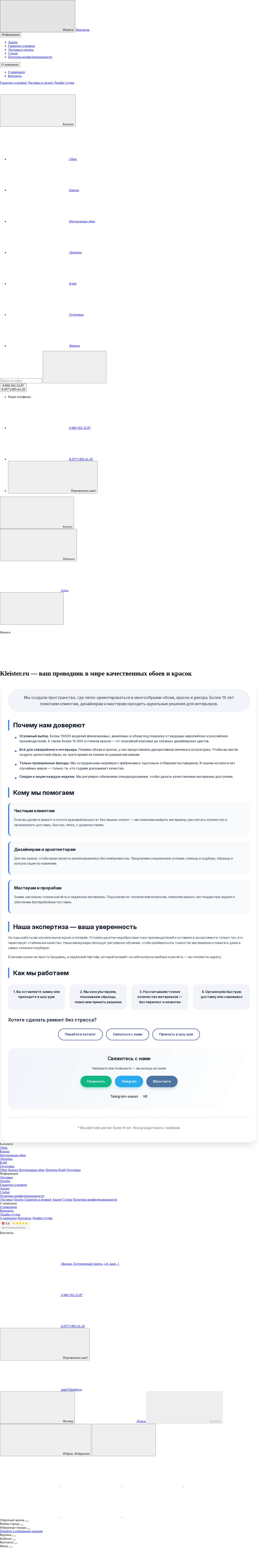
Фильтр (67, 1421)
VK (145, 1096)
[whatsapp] (153, 1485)
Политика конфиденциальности (30, 57)
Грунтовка (76, 314)
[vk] (214, 1485)
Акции (13, 42)
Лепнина (75, 252)
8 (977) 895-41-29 (81, 459)
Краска (74, 190)
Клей (72, 283)
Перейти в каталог (80, 1034)
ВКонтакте (162, 1081)
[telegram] (92, 1485)
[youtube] (92, 1516)
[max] (30, 1485)
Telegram (129, 1081)
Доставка (6, 1177)
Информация (11, 34)
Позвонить (96, 1081)
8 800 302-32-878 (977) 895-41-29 (13, 387)
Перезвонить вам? (83, 490)
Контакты (82, 29)
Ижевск (68, 29)
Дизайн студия (64, 82)
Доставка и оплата (20, 49)
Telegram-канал (124, 1096)
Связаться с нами (127, 1034)
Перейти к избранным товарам (21, 1531)
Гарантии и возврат (21, 46)
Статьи (13, 53)
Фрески (74, 345)
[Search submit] (74, 367)
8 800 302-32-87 (80, 428)
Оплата (5, 1181)
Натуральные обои (82, 221)
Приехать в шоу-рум (176, 1034)
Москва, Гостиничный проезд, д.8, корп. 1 (89, 1264)
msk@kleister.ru (71, 1389)
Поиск (141, 1421)
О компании (10, 64)
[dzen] (153, 1516)
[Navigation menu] (32, 608)
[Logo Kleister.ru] (30, 92)
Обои (73, 159)
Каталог (68, 124)
